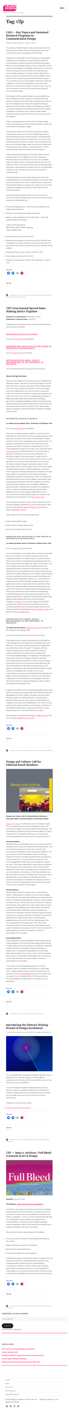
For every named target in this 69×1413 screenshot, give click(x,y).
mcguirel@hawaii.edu (27, 973)
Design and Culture (13, 824)
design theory (21, 297)
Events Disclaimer (10, 1391)
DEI (36, 750)
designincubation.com (34, 628)
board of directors (36, 1013)
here (30, 505)
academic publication (25, 750)
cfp (20, 295)
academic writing (37, 1139)
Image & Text (17, 353)
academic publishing (25, 1139)
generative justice (12, 451)
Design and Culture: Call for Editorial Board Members (23, 763)
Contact (7, 1380)
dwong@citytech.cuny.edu (24, 718)
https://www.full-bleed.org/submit (30, 1204)
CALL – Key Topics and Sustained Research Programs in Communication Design (27, 35)
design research (46, 295)
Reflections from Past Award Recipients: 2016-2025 (21, 1362)
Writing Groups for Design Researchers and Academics (23, 1355)
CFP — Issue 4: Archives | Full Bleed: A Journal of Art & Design (29, 1154)
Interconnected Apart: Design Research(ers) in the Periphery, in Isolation (25, 362)
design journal (48, 1306)
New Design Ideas (18, 339)
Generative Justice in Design (22, 334)
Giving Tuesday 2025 (10, 1352)
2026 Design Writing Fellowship (14, 1359)
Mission (7, 1383)
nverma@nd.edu (22, 612)
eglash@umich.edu (19, 510)
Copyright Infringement (12, 1394)
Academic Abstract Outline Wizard (18, 1108)
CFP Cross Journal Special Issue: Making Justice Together (26, 310)
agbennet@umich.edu (32, 507)
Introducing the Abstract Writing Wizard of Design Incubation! (27, 1026)
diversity (40, 750)
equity (45, 750)
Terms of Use (9, 1387)
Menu (62, 8)
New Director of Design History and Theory (18, 1349)
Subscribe (7, 1326)
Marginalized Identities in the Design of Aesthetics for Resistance (29, 347)
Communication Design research (31, 295)
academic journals (24, 1013)
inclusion (49, 750)
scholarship (9, 1308)
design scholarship (11, 297)
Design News (14, 295)
